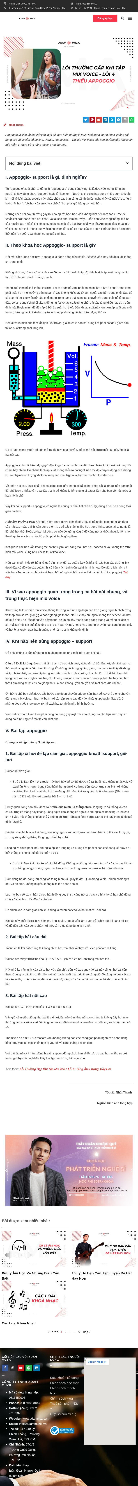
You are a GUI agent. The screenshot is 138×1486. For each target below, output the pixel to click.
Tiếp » (86, 1332)
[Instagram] (13, 1368)
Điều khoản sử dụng (64, 1377)
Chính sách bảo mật (64, 1383)
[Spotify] (29, 1368)
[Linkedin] (36, 1368)
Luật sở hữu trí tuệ (63, 1414)
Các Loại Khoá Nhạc (19, 1323)
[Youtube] (21, 1368)
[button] (122, 18)
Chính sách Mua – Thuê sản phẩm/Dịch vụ (65, 1404)
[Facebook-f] (5, 1368)
